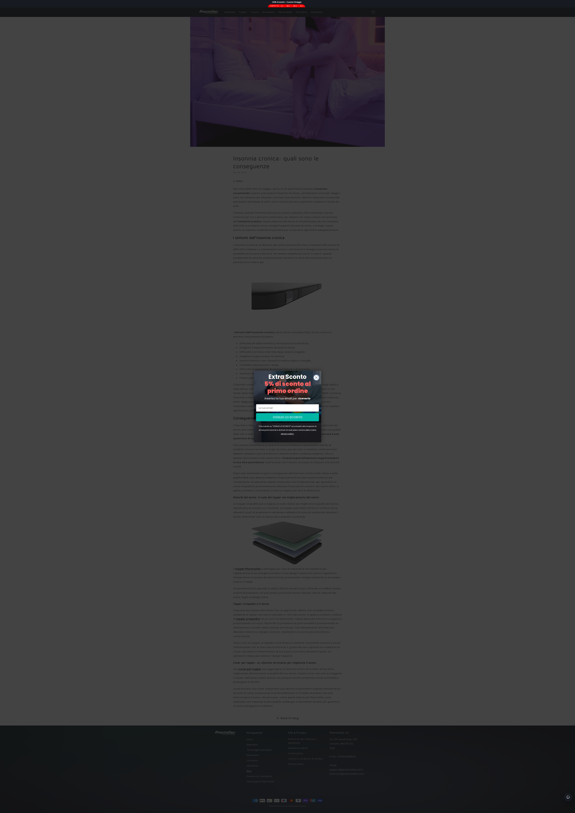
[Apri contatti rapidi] (568, 797)
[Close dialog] (316, 377)
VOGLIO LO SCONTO (287, 417)
